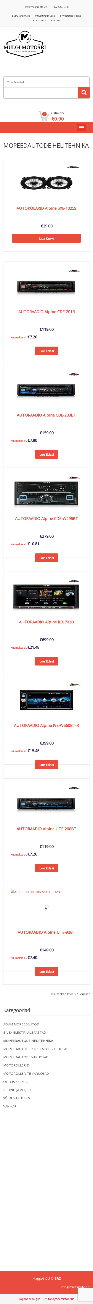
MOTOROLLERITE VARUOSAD (26, 1073)
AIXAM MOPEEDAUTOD (21, 1024)
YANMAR (9, 1106)
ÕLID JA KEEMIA (15, 1081)
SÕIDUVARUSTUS (16, 1098)
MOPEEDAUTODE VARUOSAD (25, 1057)
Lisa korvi (46, 238)
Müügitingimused (45, 15)
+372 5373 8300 (60, 6)
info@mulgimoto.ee (35, 6)
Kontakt (55, 20)
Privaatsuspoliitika (70, 15)
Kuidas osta (39, 20)
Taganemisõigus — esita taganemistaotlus (46, 1299)
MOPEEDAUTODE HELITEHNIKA (28, 1040)
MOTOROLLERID (16, 1065)
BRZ (58, 1278)
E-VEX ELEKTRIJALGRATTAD (24, 1032)
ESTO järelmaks (21, 15)
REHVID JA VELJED (17, 1090)
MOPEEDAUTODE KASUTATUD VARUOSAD (36, 1049)
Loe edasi (46, 351)
